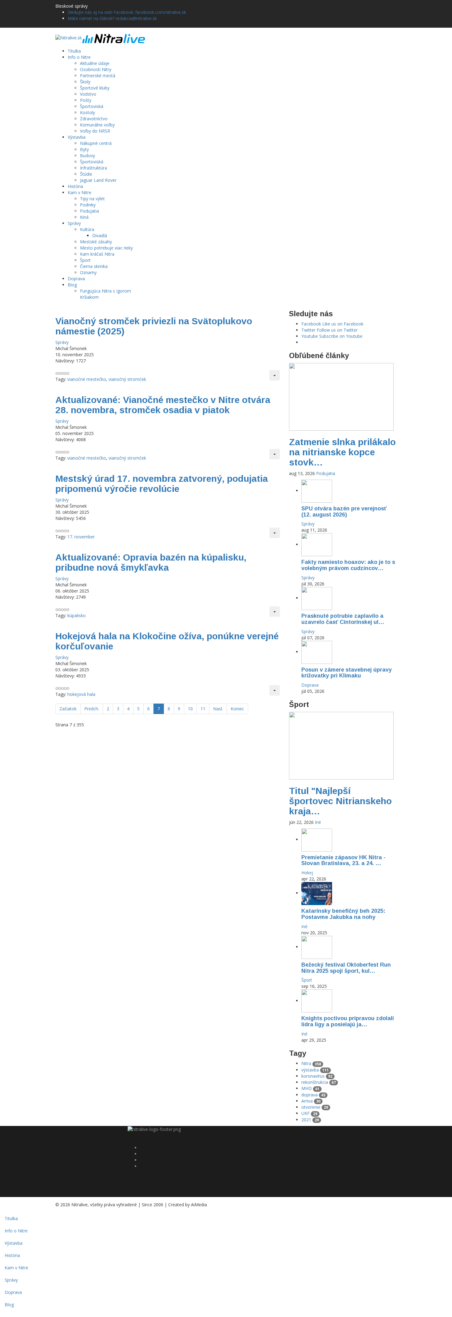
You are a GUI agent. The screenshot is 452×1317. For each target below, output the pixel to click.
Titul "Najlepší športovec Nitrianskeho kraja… (340, 801)
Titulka (74, 51)
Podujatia (89, 211)
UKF (309, 1113)
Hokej (307, 873)
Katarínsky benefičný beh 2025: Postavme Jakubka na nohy (343, 914)
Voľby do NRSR (95, 131)
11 (202, 709)
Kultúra (87, 229)
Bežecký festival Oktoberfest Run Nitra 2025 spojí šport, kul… (346, 968)
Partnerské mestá (97, 75)
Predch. (91, 709)
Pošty (85, 100)
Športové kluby (94, 88)
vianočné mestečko (86, 379)
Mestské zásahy (96, 242)
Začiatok (68, 709)
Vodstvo (88, 94)
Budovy (87, 155)
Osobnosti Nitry (95, 69)
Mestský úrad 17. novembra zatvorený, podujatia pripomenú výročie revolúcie (161, 483)
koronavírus (316, 1076)
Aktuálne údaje (94, 63)
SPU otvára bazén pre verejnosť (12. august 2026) (344, 511)
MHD (310, 1088)
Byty (84, 149)
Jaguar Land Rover (98, 180)
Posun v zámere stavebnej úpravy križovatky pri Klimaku (346, 673)
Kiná (84, 217)
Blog (72, 285)
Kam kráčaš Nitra (97, 254)
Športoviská (91, 106)
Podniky (88, 205)
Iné (318, 822)
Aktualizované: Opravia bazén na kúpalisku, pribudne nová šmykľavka (150, 562)
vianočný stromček (127, 379)
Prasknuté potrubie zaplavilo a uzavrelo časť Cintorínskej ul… (342, 619)
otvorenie (314, 1107)
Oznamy (88, 272)
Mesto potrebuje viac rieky (106, 248)
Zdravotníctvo (94, 119)
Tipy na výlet (92, 199)
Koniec (237, 709)
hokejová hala (81, 694)
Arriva (310, 1101)
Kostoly (87, 112)
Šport (85, 260)
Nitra (311, 1063)
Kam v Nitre (79, 192)
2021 (310, 1120)
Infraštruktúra (93, 168)
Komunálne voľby (97, 125)
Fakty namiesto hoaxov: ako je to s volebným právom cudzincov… (348, 565)
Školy (85, 82)
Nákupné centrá (96, 143)
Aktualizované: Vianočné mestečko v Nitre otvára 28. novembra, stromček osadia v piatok (162, 405)
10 (190, 709)
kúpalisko (76, 615)
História (75, 186)
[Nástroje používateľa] (274, 375)
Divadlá (99, 235)
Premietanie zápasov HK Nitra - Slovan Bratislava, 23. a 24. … (343, 860)
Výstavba (76, 137)
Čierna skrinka (94, 266)
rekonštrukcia (318, 1082)
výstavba (315, 1070)
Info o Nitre (79, 57)
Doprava (76, 278)
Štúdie (86, 174)
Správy (74, 223)
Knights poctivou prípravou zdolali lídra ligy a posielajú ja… (347, 1021)
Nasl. (218, 709)
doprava (313, 1095)
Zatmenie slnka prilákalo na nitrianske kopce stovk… (342, 452)
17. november (81, 537)
